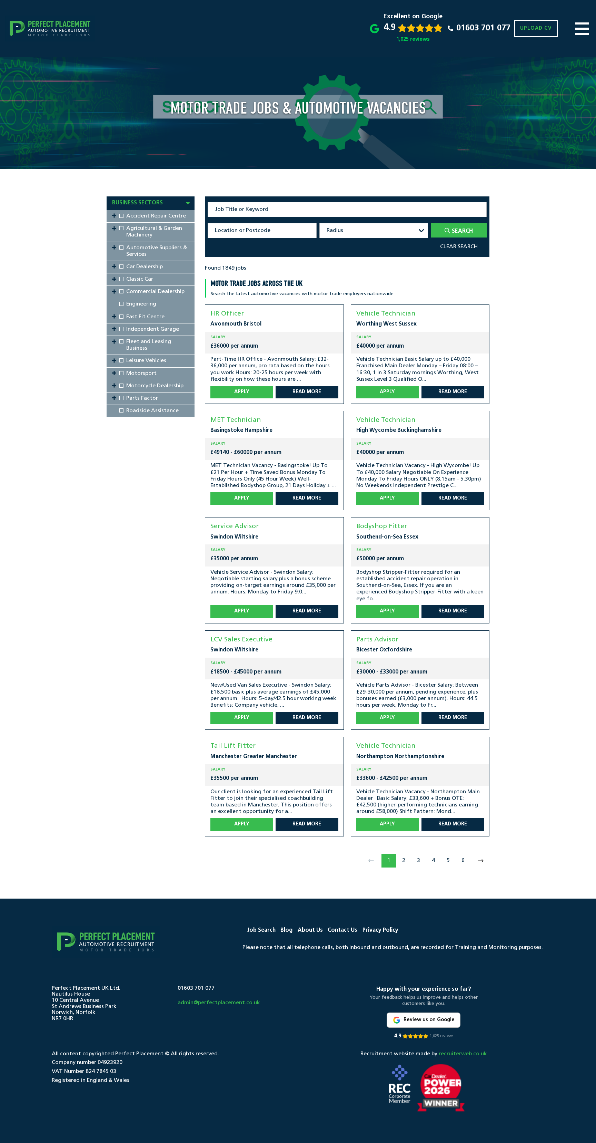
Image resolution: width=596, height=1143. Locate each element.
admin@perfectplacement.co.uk (219, 1003)
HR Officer (227, 314)
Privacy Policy (380, 930)
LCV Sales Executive (241, 640)
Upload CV (536, 28)
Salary (217, 337)
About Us (310, 930)
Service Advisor (234, 526)
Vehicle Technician (385, 314)
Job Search (261, 930)
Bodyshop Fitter (381, 526)
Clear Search (459, 247)
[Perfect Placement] (50, 28)
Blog (286, 930)
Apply (241, 392)
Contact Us (342, 930)
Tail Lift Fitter (233, 746)
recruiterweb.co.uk (463, 1054)
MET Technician (235, 420)
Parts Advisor (377, 640)
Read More (306, 392)
